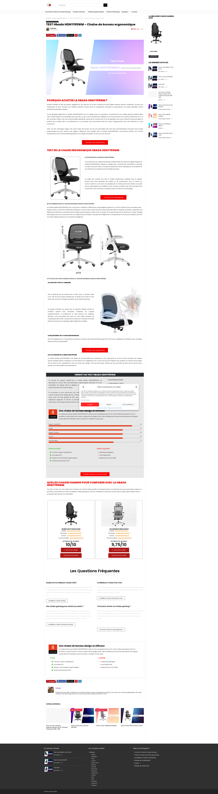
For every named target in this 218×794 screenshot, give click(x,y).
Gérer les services (85, 400)
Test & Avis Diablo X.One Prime (62, 752)
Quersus (94, 775)
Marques (125, 12)
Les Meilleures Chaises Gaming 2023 (145, 758)
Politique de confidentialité (114, 408)
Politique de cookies (102, 408)
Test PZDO (161, 84)
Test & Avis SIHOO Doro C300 (131, 726)
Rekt (93, 779)
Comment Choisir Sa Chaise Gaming (57, 12)
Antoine (53, 28)
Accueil (48, 18)
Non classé (161, 71)
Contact (134, 12)
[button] (136, 387)
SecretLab (94, 781)
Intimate (94, 767)
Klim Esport (94, 769)
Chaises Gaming (78, 12)
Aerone (160, 100)
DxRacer (160, 128)
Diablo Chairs (95, 762)
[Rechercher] (105, 5)
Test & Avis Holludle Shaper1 (106, 726)
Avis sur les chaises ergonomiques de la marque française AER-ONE (57, 727)
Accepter (89, 404)
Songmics (94, 783)
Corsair (93, 760)
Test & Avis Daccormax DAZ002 (79, 726)
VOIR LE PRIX (153, 56)
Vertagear (94, 785)
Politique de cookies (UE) (141, 766)
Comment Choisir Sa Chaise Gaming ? (145, 752)
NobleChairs (95, 773)
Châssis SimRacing (112, 12)
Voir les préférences (128, 404)
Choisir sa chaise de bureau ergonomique (146, 755)
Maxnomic (94, 771)
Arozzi (93, 758)
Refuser (109, 404)
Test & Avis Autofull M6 (165, 77)
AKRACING (94, 756)
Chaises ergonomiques (96, 12)
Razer (93, 777)
